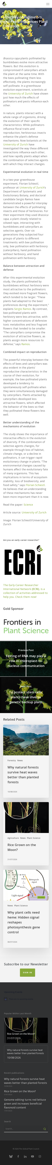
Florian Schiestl (35, 485)
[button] (47, 3)
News (27, 32)
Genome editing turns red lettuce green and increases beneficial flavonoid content (25, 1103)
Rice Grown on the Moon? (20, 1091)
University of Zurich (20, 93)
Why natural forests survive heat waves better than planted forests (25, 1081)
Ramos (25, 344)
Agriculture (13, 838)
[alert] (26, 999)
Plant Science (33, 838)
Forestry (12, 760)
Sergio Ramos (22, 309)
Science (28, 504)
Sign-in (27, 972)
